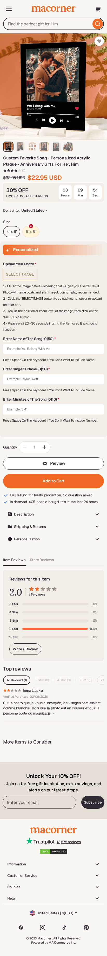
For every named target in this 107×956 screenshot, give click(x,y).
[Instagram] (42, 927)
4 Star (64, 680)
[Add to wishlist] (99, 41)
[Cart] (98, 8)
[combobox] (53, 24)
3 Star (85, 680)
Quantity (10, 447)
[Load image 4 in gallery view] (44, 146)
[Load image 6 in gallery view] (68, 146)
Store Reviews (42, 559)
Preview (57, 463)
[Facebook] (20, 927)
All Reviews (17, 680)
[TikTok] (64, 927)
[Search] (97, 24)
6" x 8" (31, 231)
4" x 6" (11, 231)
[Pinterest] (86, 927)
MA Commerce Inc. (62, 942)
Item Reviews (14, 559)
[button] (53, 264)
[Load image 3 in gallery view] (32, 146)
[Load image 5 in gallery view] (56, 146)
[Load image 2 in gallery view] (20, 146)
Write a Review (25, 649)
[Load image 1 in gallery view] (8, 146)
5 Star (42, 680)
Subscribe (93, 802)
